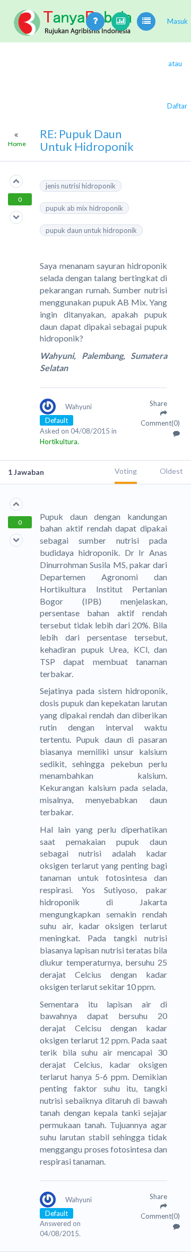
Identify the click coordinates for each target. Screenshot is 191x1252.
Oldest (171, 470)
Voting (126, 470)
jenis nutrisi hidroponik (81, 186)
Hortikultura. (59, 441)
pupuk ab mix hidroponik (84, 208)
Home (17, 144)
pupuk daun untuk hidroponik (91, 230)
